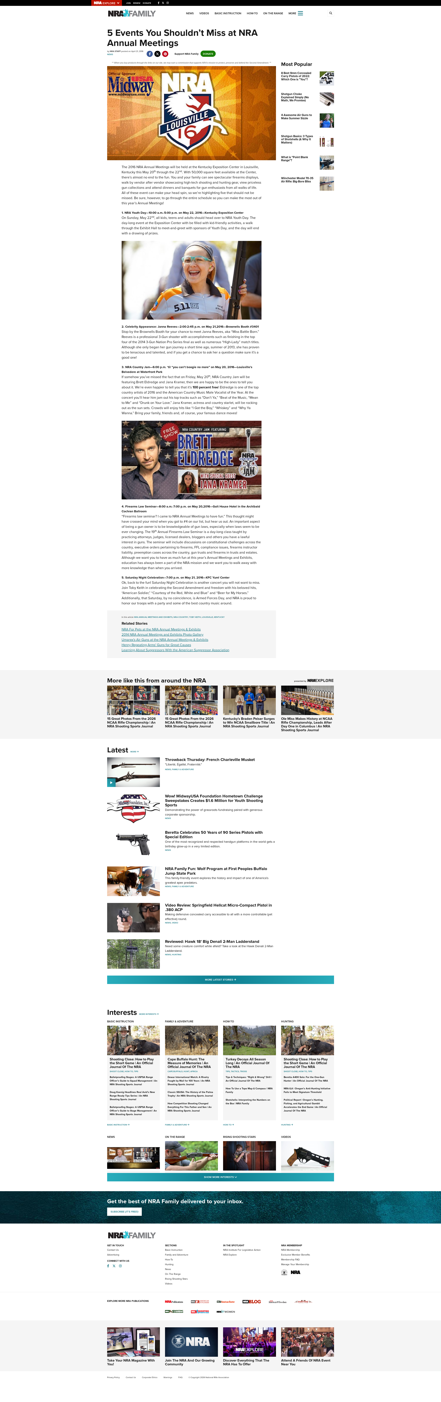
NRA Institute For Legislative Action (242, 1250)
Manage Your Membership (295, 1264)
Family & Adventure (183, 769)
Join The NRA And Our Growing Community (190, 1362)
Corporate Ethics (149, 1377)
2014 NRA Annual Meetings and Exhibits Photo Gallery (162, 634)
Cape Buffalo (175, 1071)
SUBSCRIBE (124, 1212)
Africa (194, 1071)
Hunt (186, 1071)
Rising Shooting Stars (239, 1137)
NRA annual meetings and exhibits (153, 617)
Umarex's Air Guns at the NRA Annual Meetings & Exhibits (165, 639)
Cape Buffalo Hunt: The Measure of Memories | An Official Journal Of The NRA (189, 1063)
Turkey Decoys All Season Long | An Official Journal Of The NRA (247, 1063)
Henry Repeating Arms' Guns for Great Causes (156, 644)
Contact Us (113, 1250)
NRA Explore (230, 1254)
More (133, 751)
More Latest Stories (234, 979)
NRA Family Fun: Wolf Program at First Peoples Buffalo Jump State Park (216, 871)
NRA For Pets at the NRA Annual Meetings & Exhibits (161, 629)
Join (128, 3)
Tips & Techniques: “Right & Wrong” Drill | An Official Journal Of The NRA (249, 1078)
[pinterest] (165, 52)
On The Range (273, 13)
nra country (180, 617)
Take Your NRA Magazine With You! (131, 1362)
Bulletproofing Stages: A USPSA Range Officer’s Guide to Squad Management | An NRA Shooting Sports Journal (133, 1080)
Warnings (167, 1377)
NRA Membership (290, 1250)
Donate (147, 3)
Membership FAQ (290, 1259)
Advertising (113, 1254)
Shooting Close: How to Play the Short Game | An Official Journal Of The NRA (132, 1063)
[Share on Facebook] (150, 52)
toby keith (195, 617)
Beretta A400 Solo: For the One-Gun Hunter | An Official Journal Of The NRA (306, 1078)
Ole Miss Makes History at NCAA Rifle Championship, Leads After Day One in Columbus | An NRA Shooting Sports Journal (306, 724)
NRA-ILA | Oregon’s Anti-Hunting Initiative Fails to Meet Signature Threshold (307, 1090)
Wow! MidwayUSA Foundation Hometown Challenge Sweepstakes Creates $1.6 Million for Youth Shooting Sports (214, 800)
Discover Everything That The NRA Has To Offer (246, 1362)
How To (129, 1071)
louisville (207, 617)
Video (175, 922)
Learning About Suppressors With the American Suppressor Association (175, 649)
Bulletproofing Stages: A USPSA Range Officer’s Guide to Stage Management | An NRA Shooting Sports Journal (133, 1110)
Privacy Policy (113, 1377)
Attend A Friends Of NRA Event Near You (305, 1362)
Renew (136, 3)
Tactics (235, 1071)
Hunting (176, 954)
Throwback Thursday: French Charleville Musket (210, 759)
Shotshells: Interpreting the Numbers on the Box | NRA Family (248, 1101)
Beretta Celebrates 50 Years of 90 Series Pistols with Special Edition (214, 834)
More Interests (147, 1014)
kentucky (219, 617)
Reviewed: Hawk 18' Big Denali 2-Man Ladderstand (212, 941)
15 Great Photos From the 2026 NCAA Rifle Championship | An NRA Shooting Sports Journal (131, 722)
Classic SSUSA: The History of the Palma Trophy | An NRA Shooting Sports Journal (190, 1093)
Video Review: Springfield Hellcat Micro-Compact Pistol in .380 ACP (218, 907)
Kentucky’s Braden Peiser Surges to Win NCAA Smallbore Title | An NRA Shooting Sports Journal (249, 722)
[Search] (330, 13)
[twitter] (157, 52)
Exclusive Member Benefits (295, 1254)
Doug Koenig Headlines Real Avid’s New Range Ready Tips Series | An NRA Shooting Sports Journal (132, 1095)
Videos (204, 13)
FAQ (180, 1377)
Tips (136, 1071)
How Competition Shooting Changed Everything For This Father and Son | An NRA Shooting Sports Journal (190, 1107)
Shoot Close (117, 1071)
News (190, 13)
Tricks (243, 1071)
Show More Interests (239, 1177)
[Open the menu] (300, 13)
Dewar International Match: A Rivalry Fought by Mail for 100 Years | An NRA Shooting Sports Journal (189, 1080)
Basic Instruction (228, 13)
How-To (252, 13)
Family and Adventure (176, 1254)
